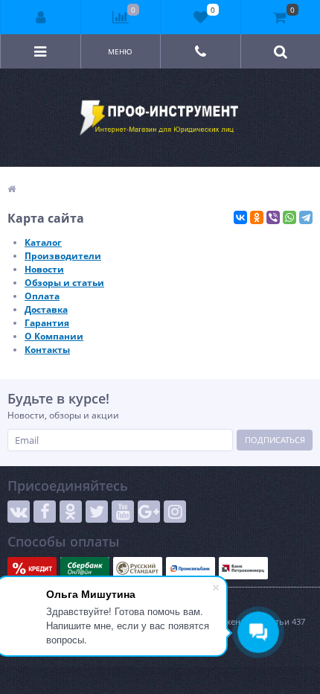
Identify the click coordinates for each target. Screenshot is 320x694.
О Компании (54, 336)
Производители (63, 255)
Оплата (42, 296)
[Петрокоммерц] (243, 568)
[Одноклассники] (256, 217)
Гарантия (47, 322)
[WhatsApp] (289, 217)
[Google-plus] (149, 511)
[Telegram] (306, 217)
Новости (44, 269)
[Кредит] (32, 568)
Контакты (47, 349)
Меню (120, 51)
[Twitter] (97, 511)
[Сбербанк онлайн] (84, 568)
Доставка (46, 309)
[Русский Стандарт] (137, 568)
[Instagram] (175, 511)
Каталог (43, 242)
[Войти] (41, 17)
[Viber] (273, 217)
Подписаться (275, 439)
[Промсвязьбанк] (190, 568)
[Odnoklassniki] (71, 511)
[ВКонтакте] (240, 217)
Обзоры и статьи (64, 282)
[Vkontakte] (18, 511)
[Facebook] (44, 511)
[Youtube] (123, 511)
